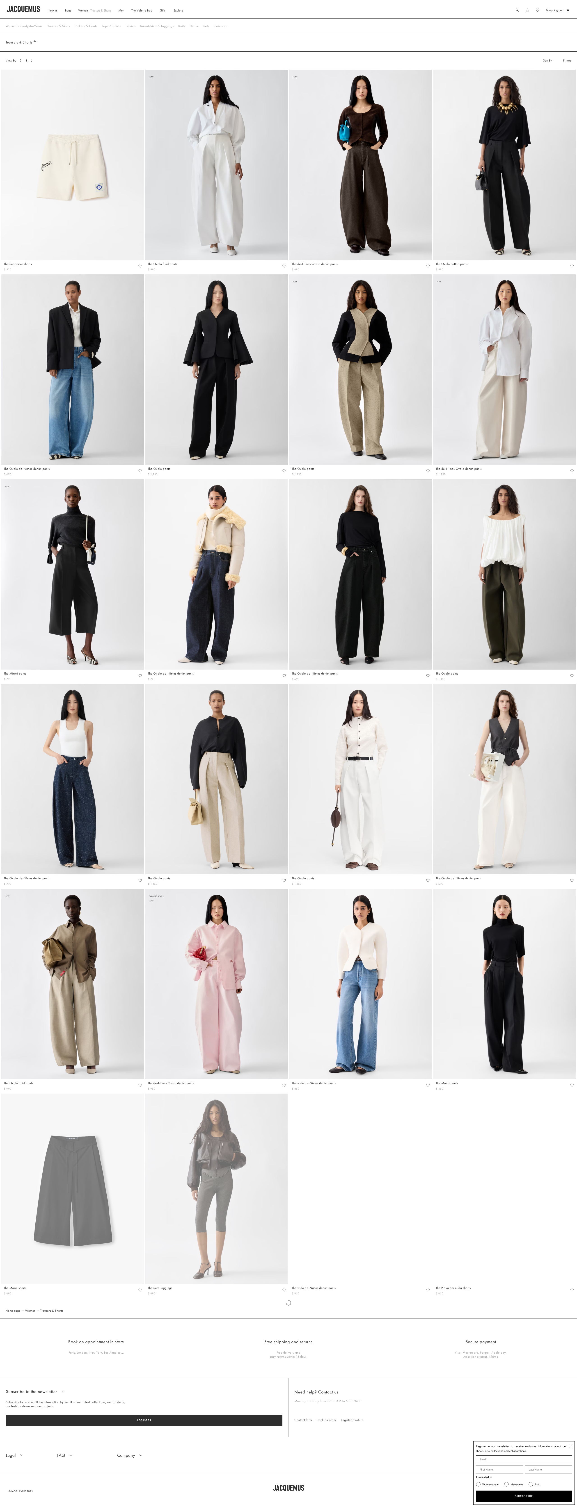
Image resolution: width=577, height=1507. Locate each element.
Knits (181, 26)
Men (121, 10)
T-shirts (130, 26)
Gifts (162, 10)
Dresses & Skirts (58, 26)
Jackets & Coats (85, 26)
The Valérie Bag (141, 10)
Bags (68, 10)
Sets (206, 26)
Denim (194, 26)
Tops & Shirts (111, 26)
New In (52, 10)
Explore (178, 10)
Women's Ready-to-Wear (24, 26)
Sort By (547, 61)
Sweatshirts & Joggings (157, 26)
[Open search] (517, 10)
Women (94, 10)
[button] (527, 10)
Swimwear (221, 26)
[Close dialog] (571, 1446)
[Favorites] (140, 266)
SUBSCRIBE (524, 1496)
